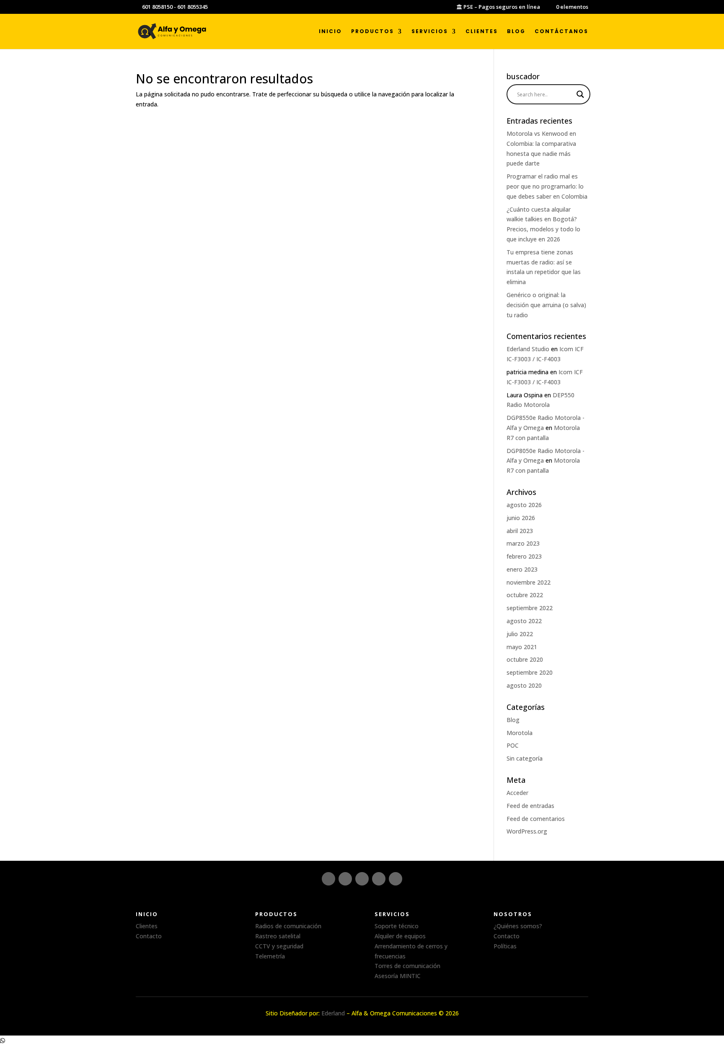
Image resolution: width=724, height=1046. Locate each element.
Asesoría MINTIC (398, 976)
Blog (516, 31)
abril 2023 (520, 531)
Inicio (330, 31)
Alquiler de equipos (400, 936)
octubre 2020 (525, 659)
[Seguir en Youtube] (395, 878)
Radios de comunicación (288, 926)
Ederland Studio (528, 349)
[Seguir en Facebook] (345, 878)
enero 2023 (522, 569)
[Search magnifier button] (580, 94)
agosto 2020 (524, 685)
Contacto (149, 936)
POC (513, 745)
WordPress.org (527, 831)
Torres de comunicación (407, 966)
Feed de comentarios (536, 819)
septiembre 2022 (530, 608)
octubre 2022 (525, 595)
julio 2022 (520, 634)
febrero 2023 (524, 556)
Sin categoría (525, 758)
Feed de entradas (530, 806)
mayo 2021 (522, 647)
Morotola (520, 733)
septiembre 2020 (530, 672)
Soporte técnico (397, 926)
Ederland (333, 1013)
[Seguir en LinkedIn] (362, 878)
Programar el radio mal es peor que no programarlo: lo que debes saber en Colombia (547, 186)
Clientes (481, 31)
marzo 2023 (523, 543)
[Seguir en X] (378, 878)
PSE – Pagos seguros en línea (501, 7)
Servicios (429, 31)
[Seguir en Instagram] (328, 878)
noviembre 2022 (529, 582)
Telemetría (270, 956)
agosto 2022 (524, 621)
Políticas (505, 946)
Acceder (517, 793)
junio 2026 (521, 518)
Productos (372, 31)
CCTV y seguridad (279, 946)
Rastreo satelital (277, 936)
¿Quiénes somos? (518, 926)
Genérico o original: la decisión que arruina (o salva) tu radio (546, 305)
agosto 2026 (524, 505)
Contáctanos (561, 31)
